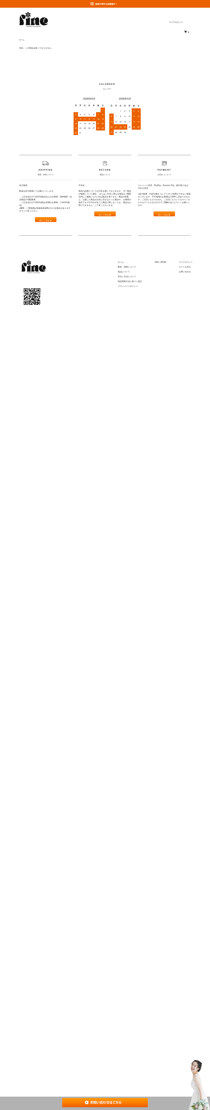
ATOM (163, 262)
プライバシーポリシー (128, 286)
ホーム (21, 39)
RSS (157, 262)
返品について (124, 271)
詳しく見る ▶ (45, 220)
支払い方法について (127, 276)
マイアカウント (176, 22)
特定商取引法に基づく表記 (130, 281)
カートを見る (185, 266)
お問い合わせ (185, 271)
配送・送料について (127, 266)
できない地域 (184, 193)
